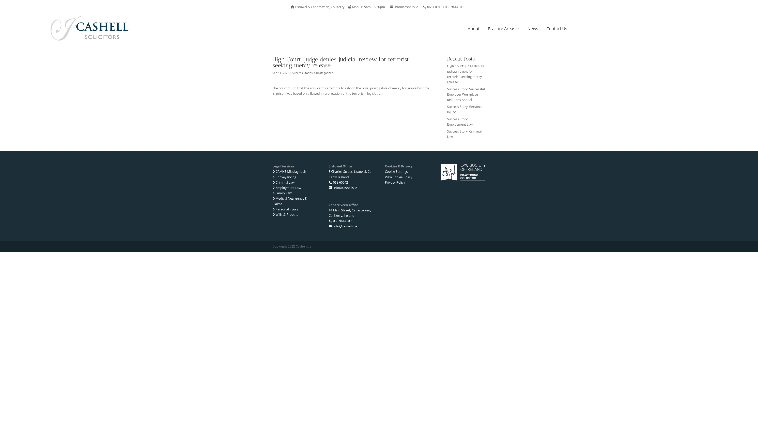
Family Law (284, 193)
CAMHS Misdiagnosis (291, 171)
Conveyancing (286, 177)
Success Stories (302, 73)
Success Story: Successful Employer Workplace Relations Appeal (466, 94)
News (532, 28)
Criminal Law (285, 182)
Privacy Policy (395, 182)
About (473, 28)
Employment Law (288, 188)
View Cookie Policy (398, 177)
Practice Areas (501, 28)
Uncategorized (323, 73)
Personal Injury (287, 209)
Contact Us (556, 28)
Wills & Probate (287, 214)
